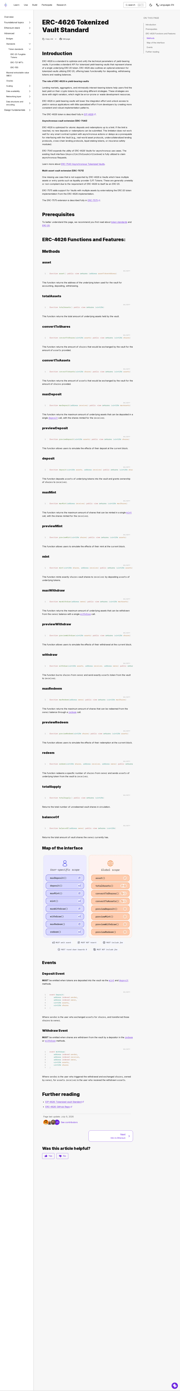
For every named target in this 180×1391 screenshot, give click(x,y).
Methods (150, 38)
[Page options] (55, 39)
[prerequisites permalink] (41, 214)
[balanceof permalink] (41, 817)
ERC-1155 (14, 67)
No (64, 1156)
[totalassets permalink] (41, 296)
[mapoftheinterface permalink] (41, 848)
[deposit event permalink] (41, 974)
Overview (9, 17)
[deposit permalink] (41, 458)
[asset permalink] (41, 262)
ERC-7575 (94, 200)
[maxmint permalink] (41, 492)
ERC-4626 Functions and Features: (161, 33)
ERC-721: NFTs (17, 62)
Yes (50, 1156)
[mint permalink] (41, 556)
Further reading (152, 52)
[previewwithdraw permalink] (41, 624)
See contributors (69, 1122)
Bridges (9, 38)
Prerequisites (151, 29)
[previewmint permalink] (41, 526)
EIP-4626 (90, 114)
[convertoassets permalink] (41, 360)
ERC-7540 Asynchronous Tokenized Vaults (83, 164)
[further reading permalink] (41, 1094)
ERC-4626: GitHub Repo (58, 1106)
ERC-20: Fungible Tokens (18, 55)
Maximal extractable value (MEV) (17, 74)
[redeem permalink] (41, 753)
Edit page (65, 39)
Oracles (9, 81)
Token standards (15, 49)
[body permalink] (41, 239)
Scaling (9, 86)
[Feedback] (175, 1386)
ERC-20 (46, 225)
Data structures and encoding (14, 103)
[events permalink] (41, 962)
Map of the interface (156, 43)
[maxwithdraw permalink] (41, 590)
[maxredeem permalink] (41, 688)
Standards (10, 44)
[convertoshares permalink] (41, 327)
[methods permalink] (41, 251)
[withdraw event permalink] (41, 1031)
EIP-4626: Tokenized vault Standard (64, 1102)
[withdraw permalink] (41, 655)
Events (150, 47)
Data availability (13, 91)
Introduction (151, 24)
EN (167, 5)
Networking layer (13, 96)
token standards (119, 222)
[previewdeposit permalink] (41, 428)
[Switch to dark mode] (150, 5)
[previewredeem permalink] (41, 722)
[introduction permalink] (41, 53)
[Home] (5, 5)
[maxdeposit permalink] (41, 394)
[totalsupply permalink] (41, 787)
